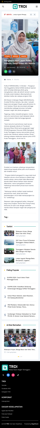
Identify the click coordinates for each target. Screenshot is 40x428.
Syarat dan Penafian (7, 411)
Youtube (4, 385)
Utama (7, 56)
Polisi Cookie (5, 417)
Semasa (15, 56)
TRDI (7, 424)
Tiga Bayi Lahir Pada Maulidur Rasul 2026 (19, 13)
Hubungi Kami (6, 401)
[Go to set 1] (18, 356)
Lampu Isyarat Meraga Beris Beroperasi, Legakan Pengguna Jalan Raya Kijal (21, 15)
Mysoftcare (34, 424)
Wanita (23, 56)
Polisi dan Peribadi (7, 414)
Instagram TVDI (6, 392)
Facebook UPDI (6, 388)
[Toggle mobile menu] (36, 6)
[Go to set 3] (21, 356)
